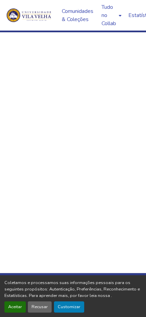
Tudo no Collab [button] (109, 15)
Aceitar (15, 307)
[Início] (29, 15)
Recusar (40, 307)
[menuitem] (111, 15)
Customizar (69, 307)
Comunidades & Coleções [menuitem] (77, 15)
